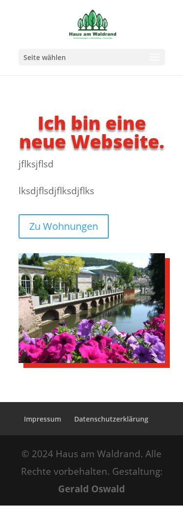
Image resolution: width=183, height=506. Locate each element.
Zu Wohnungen (63, 226)
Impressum (42, 419)
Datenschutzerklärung (111, 419)
